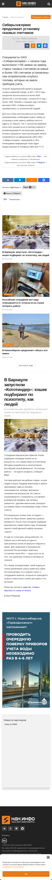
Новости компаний (17, 17)
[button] (48, 857)
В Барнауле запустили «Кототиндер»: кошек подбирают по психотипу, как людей (25, 253)
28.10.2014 (16, 38)
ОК (26, 874)
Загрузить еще (26, 365)
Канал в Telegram (13, 193)
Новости (8, 247)
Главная (5, 17)
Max (39, 156)
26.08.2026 (8, 259)
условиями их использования (13, 867)
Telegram (41, 162)
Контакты (5, 835)
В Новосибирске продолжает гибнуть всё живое (25, 352)
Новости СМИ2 (11, 724)
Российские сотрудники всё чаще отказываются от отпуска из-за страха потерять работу (23, 303)
